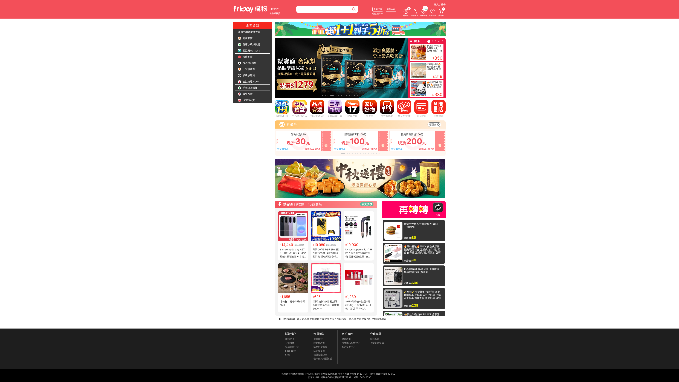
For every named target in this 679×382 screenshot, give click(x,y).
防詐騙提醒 (319, 350)
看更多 (365, 204)
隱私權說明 (319, 343)
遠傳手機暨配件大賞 (249, 31)
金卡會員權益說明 (323, 358)
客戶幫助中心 (349, 346)
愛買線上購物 (249, 87)
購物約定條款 (320, 346)
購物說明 (346, 339)
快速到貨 (247, 56)
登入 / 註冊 (440, 4)
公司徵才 (289, 343)
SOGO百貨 (248, 100)
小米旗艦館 (248, 69)
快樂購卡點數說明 (351, 343)
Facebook (290, 350)
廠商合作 (374, 339)
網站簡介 (289, 339)
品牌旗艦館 (248, 75)
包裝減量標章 (320, 354)
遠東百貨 (247, 93)
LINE (287, 354)
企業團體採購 (377, 343)
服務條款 (318, 339)
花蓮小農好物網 (251, 44)
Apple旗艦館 (249, 62)
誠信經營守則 (292, 346)
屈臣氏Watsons (251, 50)
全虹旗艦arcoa (250, 81)
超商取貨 (247, 38)
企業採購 (377, 9)
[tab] (343, 153)
